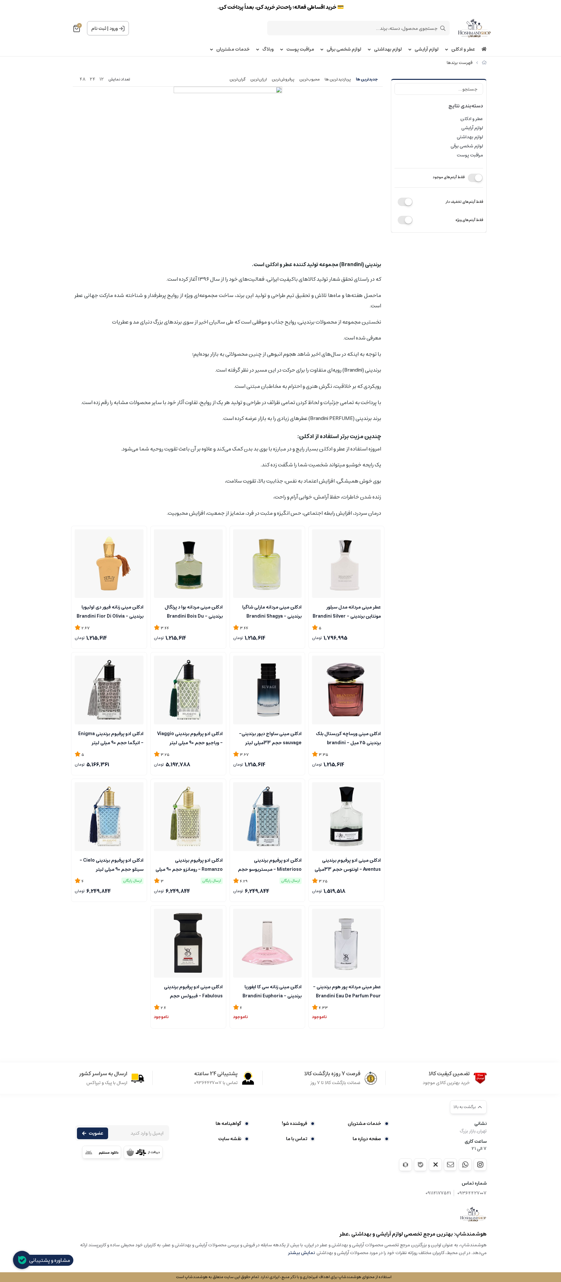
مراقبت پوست (300, 49)
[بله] (420, 1164)
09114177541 (438, 1193)
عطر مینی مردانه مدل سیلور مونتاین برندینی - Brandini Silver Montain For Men (347, 611)
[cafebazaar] (143, 1152)
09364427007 (472, 1193)
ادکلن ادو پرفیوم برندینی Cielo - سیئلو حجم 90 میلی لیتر (111, 864)
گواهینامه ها (228, 1123)
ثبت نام (98, 28)
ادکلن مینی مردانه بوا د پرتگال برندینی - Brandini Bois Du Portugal (194, 611)
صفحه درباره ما (367, 1139)
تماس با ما (296, 1139)
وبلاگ (268, 49)
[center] (443, 28)
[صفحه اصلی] (484, 63)
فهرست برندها (459, 63)
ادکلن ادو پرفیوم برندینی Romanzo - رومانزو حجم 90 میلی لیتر (189, 864)
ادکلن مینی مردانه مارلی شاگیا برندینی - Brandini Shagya (272, 611)
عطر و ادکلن (463, 49)
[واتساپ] (465, 1164)
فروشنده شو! (294, 1123)
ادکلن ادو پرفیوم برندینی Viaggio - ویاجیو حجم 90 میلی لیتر (190, 738)
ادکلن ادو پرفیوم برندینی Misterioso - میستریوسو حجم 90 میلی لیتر (270, 864)
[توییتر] (435, 1164)
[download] (101, 1152)
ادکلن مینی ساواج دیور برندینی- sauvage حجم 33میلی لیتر (270, 738)
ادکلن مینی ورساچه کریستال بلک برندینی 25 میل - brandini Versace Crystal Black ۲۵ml (348, 738)
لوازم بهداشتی (388, 49)
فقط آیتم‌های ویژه (469, 220)
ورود (113, 28)
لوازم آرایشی (427, 49)
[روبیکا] (405, 1164)
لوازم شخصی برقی (344, 49)
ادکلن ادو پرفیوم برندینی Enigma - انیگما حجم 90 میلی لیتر (110, 738)
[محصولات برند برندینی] (473, 1214)
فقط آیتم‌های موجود (449, 177)
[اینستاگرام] (480, 1164)
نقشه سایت (229, 1139)
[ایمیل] (450, 1164)
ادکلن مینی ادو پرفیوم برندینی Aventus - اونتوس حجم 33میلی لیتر (348, 864)
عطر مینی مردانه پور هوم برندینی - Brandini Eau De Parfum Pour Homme (347, 991)
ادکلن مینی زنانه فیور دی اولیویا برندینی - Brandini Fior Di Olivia (110, 611)
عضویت (96, 1133)
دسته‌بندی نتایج (465, 106)
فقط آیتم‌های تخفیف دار (464, 202)
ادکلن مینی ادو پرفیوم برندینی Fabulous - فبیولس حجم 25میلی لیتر (193, 991)
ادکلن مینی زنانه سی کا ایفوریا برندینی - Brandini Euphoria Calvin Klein (272, 991)
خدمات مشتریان (233, 49)
